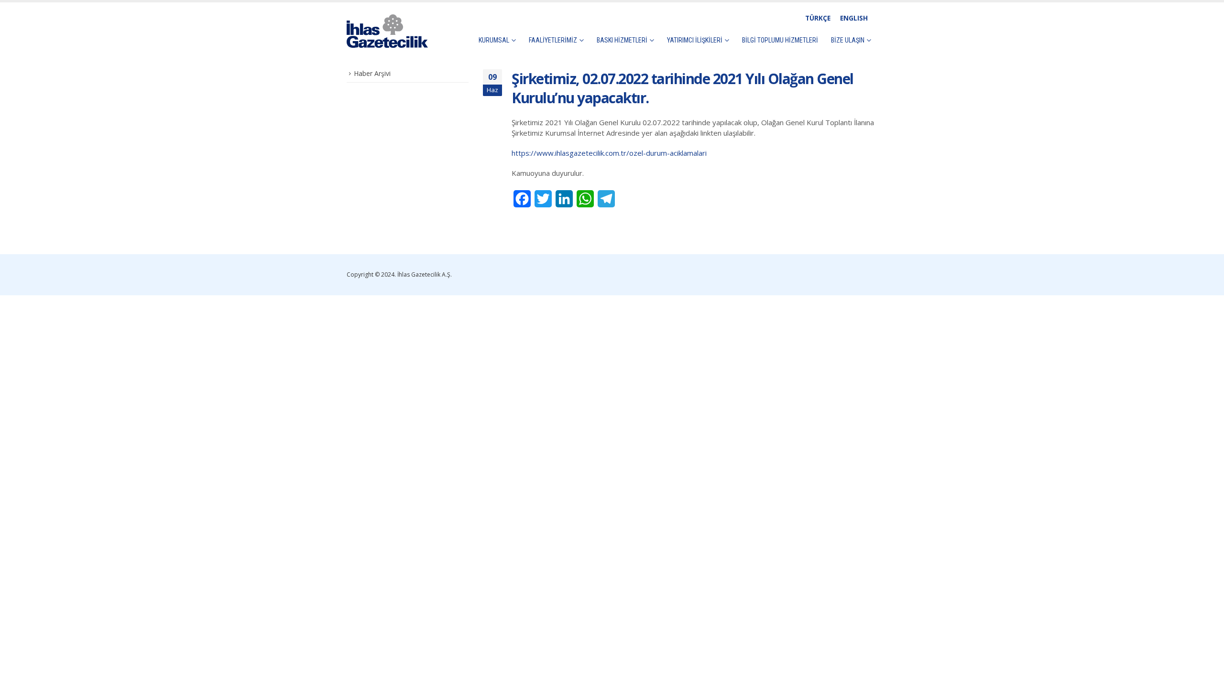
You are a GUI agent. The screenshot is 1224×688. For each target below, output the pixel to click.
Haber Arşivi (372, 73)
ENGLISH (854, 18)
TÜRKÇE (818, 18)
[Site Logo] (387, 31)
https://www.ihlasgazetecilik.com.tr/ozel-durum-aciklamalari (609, 153)
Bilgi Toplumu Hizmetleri (780, 40)
